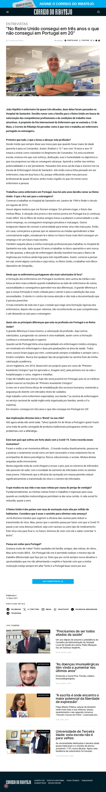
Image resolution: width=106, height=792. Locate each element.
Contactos (39, 780)
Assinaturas (40, 783)
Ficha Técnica (73, 780)
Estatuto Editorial (55, 780)
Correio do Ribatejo (46, 12)
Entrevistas (17, 24)
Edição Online (54, 783)
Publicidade (87, 780)
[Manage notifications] (6, 786)
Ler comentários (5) (53, 581)
